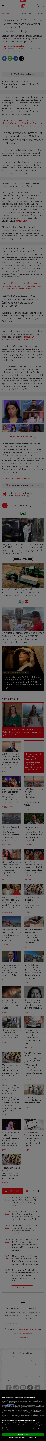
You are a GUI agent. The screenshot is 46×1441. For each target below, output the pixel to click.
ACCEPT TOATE (23, 1435)
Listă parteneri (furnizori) (7, 1430)
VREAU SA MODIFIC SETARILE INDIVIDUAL (23, 1438)
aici (26, 1411)
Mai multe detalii (10, 1404)
